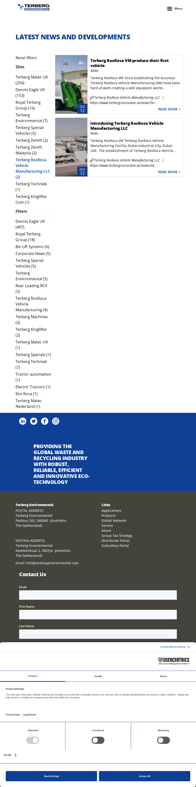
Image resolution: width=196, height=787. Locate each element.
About (106, 530)
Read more (168, 109)
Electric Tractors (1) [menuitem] (33, 386)
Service (107, 525)
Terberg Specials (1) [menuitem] (33, 354)
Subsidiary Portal (115, 545)
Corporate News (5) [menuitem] (33, 253)
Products (109, 515)
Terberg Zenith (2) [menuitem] (32, 140)
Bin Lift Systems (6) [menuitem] (32, 246)
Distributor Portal (115, 540)
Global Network (114, 520)
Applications (111, 510)
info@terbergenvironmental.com (52, 563)
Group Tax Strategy (117, 535)
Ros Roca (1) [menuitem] (27, 393)
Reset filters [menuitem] (26, 57)
